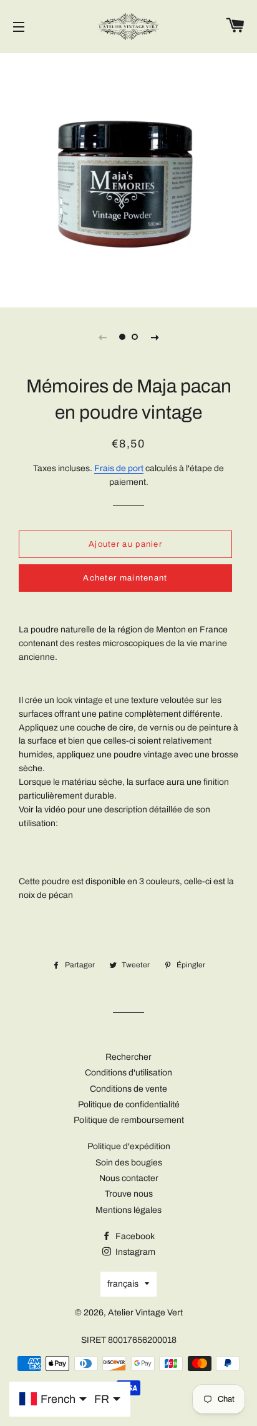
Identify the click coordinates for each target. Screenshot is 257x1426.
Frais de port (118, 468)
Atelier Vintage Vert (145, 1312)
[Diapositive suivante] (154, 337)
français (122, 1284)
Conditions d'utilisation (128, 1072)
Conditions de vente (128, 1089)
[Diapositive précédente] (102, 337)
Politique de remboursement (129, 1120)
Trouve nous (129, 1194)
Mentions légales (128, 1210)
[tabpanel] (128, 178)
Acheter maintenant (125, 578)
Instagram (134, 1252)
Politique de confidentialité (129, 1104)
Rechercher (128, 1057)
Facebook (134, 1236)
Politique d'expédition (128, 1146)
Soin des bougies (128, 1162)
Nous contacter (128, 1178)
